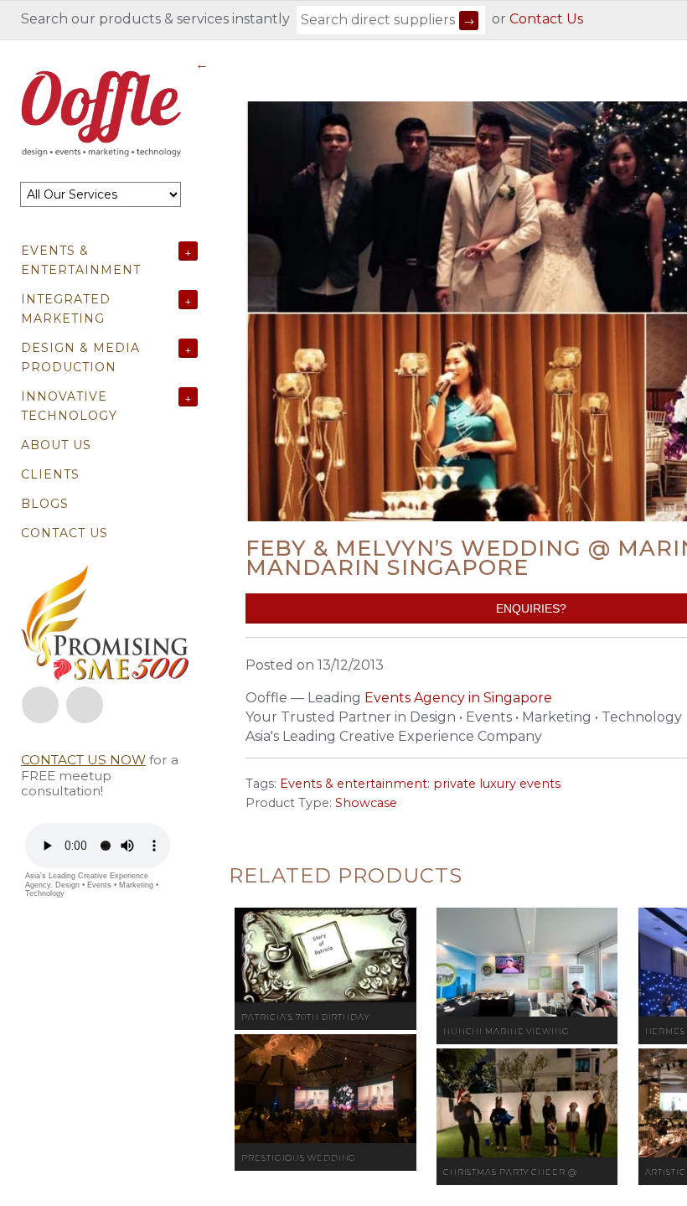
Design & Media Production (80, 357)
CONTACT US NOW (83, 760)
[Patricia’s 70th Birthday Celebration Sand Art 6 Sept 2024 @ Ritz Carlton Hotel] (325, 955)
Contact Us (546, 19)
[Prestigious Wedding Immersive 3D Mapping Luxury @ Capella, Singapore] (325, 1088)
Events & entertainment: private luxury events (420, 783)
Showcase (366, 802)
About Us (56, 445)
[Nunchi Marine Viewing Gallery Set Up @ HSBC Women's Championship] (527, 962)
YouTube (84, 704)
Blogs (45, 503)
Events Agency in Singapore (458, 698)
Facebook (40, 704)
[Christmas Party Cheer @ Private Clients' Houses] (527, 1102)
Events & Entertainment (81, 260)
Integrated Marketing (66, 309)
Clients (50, 474)
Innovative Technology (69, 406)
